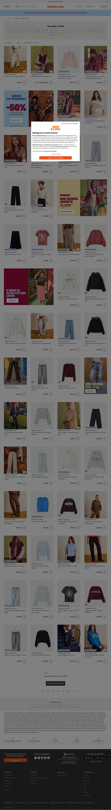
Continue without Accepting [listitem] (69, 123)
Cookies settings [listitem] (56, 154)
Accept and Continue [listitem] (55, 158)
